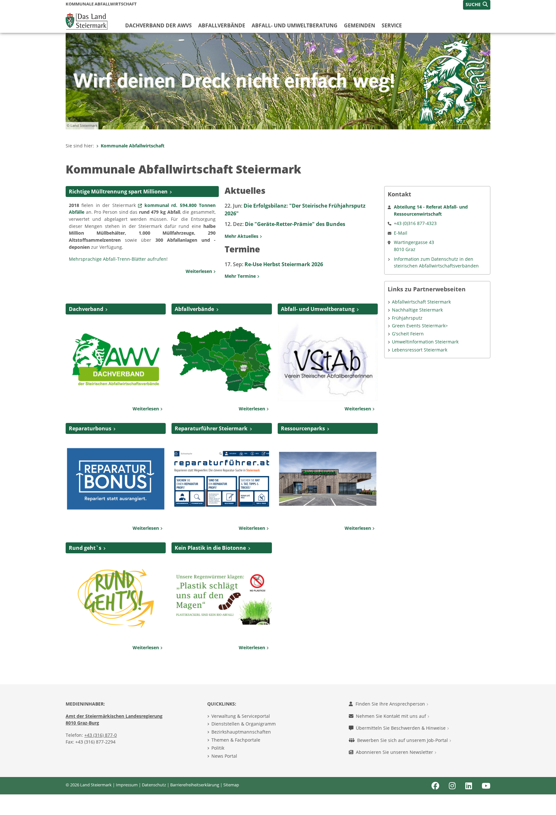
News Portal (224, 756)
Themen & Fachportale (235, 740)
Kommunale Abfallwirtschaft (132, 146)
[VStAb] (328, 358)
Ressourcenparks (303, 428)
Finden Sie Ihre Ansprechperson (391, 704)
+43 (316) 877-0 (100, 735)
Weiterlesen (199, 271)
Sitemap (231, 785)
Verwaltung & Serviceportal (240, 716)
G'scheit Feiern (408, 334)
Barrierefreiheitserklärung (194, 785)
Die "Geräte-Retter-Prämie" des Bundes (285, 224)
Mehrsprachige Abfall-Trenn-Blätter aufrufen (117, 259)
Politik (217, 748)
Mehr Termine (241, 276)
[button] (477, 5)
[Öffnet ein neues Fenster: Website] (116, 597)
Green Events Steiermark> (420, 326)
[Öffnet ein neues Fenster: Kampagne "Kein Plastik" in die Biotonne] (221, 597)
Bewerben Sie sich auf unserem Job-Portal (403, 740)
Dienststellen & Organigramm (243, 724)
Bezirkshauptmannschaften (241, 732)
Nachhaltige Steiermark (417, 310)
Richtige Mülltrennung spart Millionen (118, 191)
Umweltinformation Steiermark (425, 342)
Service (392, 25)
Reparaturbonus (90, 428)
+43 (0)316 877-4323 (415, 223)
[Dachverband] (116, 358)
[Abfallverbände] (221, 358)
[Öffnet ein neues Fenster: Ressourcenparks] (328, 478)
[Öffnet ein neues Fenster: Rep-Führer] (221, 478)
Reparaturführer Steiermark (211, 428)
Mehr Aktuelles (242, 236)
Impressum (127, 785)
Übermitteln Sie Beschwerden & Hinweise (401, 728)
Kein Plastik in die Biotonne (210, 547)
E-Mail (400, 233)
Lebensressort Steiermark (419, 350)
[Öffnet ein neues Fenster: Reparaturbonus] (116, 478)
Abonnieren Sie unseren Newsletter (395, 752)
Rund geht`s (85, 547)
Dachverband (86, 309)
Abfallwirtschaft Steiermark (421, 302)
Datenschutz (154, 785)
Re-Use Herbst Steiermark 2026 (274, 264)
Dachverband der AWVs (158, 25)
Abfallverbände (221, 25)
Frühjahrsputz (407, 318)
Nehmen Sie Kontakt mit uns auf (391, 716)
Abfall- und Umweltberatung (295, 25)
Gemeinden (359, 25)
